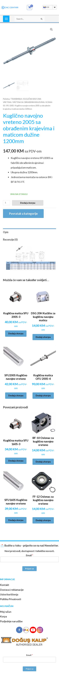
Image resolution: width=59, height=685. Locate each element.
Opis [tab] (5, 232)
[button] (51, 29)
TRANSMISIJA (16, 99)
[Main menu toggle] (6, 19)
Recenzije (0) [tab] (10, 239)
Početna (6, 99)
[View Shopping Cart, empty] (29, 7)
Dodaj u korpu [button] (15, 333)
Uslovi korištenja (9, 594)
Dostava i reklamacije (12, 589)
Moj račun (5, 611)
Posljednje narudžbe (11, 621)
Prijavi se (29, 568)
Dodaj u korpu (27, 202)
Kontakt (4, 584)
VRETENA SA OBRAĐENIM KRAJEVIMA (29, 102)
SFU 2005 (10, 106)
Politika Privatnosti (10, 599)
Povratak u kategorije (23, 213)
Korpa (3, 616)
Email (29, 555)
